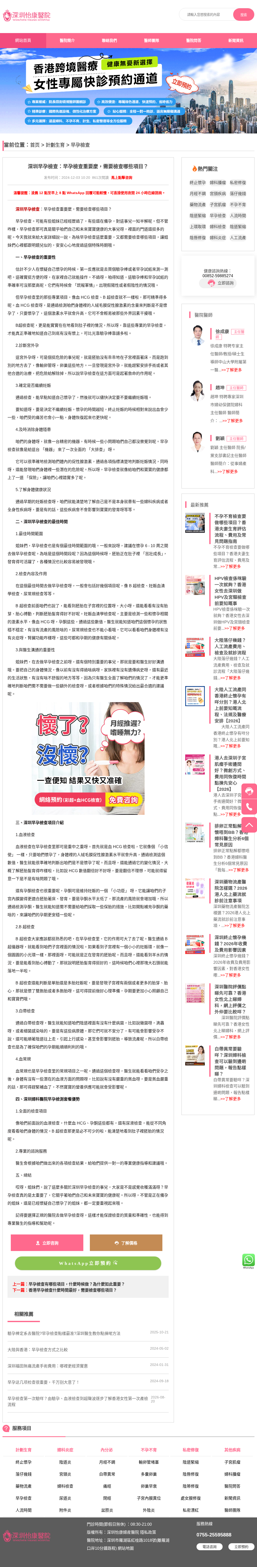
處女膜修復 (191, 1498)
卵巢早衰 (149, 1486)
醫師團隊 (151, 41)
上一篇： (21, 1284)
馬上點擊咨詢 (121, 178)
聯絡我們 (109, 41)
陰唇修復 (198, 238)
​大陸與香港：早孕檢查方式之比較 (38, 1350)
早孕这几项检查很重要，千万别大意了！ (44, 1382)
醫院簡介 (67, 41)
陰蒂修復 (191, 1486)
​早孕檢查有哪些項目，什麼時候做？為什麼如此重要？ (77, 1284)
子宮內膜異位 (149, 1498)
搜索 (243, 15)
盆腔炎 (107, 1510)
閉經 (107, 1498)
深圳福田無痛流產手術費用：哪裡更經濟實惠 (48, 1366)
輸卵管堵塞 (149, 1462)
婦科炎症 (218, 238)
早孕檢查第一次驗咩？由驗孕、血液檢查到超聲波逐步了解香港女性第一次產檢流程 (78, 1401)
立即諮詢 (226, 283)
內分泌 (107, 1450)
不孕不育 (238, 205)
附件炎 (65, 1510)
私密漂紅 (191, 1510)
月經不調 (198, 194)
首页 (35, 145)
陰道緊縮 (198, 216)
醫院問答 (193, 41)
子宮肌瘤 (218, 205)
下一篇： (21, 1290)
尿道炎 (65, 1498)
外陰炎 (149, 1510)
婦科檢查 (218, 227)
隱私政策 (148, 1532)
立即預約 (241, 1547)
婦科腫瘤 (218, 183)
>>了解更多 (231, 370)
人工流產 (238, 238)
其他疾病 (232, 1450)
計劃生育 (55, 145)
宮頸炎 (65, 1474)
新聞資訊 (235, 41)
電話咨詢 (210, 1547)
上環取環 (198, 227)
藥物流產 (198, 205)
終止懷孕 (198, 183)
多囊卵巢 (149, 1474)
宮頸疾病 (218, 194)
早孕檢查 (80, 145)
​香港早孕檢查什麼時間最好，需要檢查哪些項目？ (73, 1290)
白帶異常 (107, 1474)
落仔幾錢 (238, 194)
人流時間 (238, 216)
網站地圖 (126, 1548)
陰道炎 (65, 1462)
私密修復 (238, 183)
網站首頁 (23, 40)
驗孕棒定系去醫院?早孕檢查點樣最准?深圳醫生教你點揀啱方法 (64, 1333)
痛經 (107, 1486)
